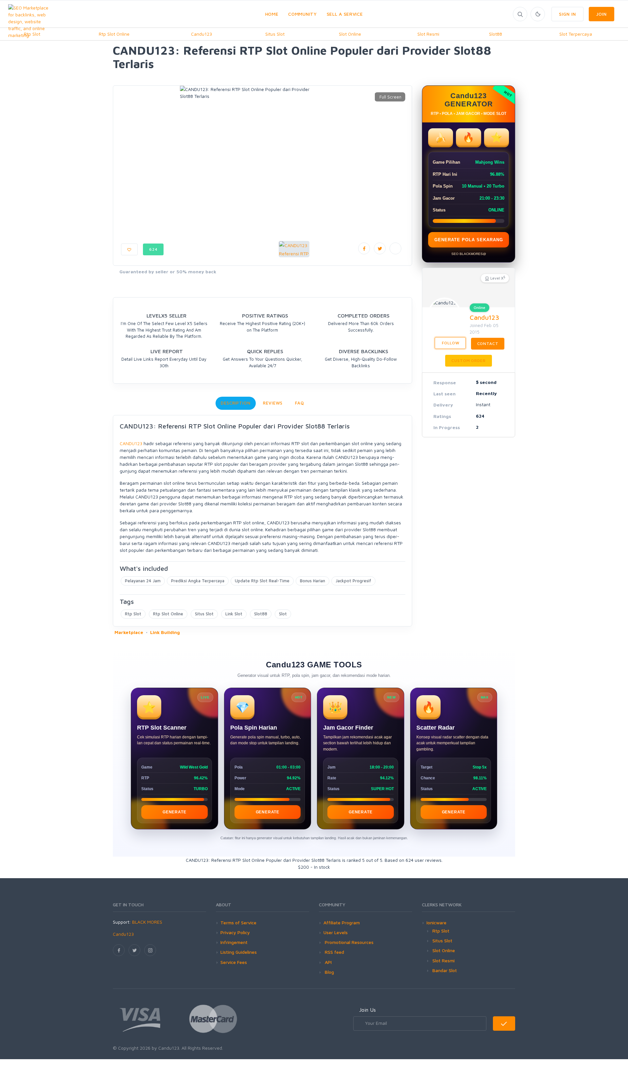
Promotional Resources (348, 942)
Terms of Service (238, 922)
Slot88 (495, 34)
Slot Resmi (428, 34)
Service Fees (233, 962)
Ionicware (436, 922)
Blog (328, 972)
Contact (487, 343)
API (327, 962)
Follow (450, 342)
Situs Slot (275, 34)
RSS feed (333, 952)
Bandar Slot (444, 970)
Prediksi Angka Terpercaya (197, 580)
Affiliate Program (341, 922)
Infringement (234, 942)
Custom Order (468, 360)
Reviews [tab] (273, 403)
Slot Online (350, 34)
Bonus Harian (312, 580)
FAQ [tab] (299, 403)
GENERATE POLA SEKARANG (468, 239)
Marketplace (128, 632)
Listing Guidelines (238, 952)
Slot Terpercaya (575, 34)
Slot (283, 613)
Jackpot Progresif (353, 580)
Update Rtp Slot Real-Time (262, 580)
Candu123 (201, 34)
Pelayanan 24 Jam (143, 580)
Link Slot (233, 613)
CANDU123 (131, 443)
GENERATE (174, 812)
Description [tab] (236, 403)
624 (153, 249)
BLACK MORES (147, 922)
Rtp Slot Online (114, 34)
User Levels (335, 932)
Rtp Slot (133, 613)
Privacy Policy (235, 932)
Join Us (367, 1010)
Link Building (165, 632)
